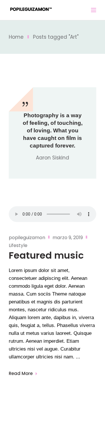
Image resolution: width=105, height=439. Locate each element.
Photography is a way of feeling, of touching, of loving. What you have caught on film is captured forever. (53, 130)
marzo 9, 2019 (67, 237)
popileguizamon (27, 237)
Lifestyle (18, 245)
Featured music (46, 255)
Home (16, 36)
